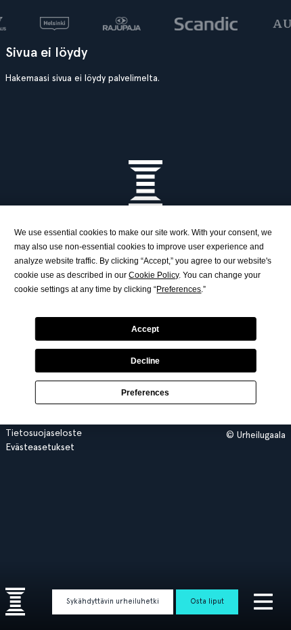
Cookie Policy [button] (154, 275)
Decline (145, 361)
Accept (145, 329)
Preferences (145, 392)
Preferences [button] (178, 289)
